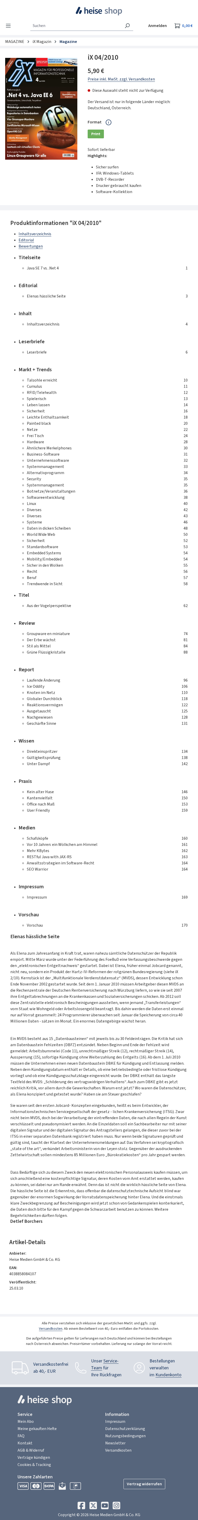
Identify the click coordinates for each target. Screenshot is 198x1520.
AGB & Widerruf (31, 1450)
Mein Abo (26, 1421)
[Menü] (9, 26)
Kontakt (25, 1443)
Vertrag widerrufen (144, 1484)
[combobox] (75, 26)
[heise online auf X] (93, 1507)
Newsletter (115, 1443)
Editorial (26, 240)
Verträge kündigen (34, 1457)
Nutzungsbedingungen (125, 1436)
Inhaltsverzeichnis (35, 234)
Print (97, 134)
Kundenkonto (168, 1375)
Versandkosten (50, 1328)
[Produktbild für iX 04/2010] (41, 109)
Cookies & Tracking (34, 1465)
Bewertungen (31, 246)
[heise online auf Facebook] (81, 1507)
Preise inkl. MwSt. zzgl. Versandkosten (121, 79)
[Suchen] (127, 26)
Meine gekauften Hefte (37, 1429)
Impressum (115, 1421)
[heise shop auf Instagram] (116, 1507)
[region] (41, 108)
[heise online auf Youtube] (105, 1507)
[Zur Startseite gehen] (99, 11)
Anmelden (157, 26)
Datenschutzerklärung (125, 1429)
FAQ (21, 1436)
